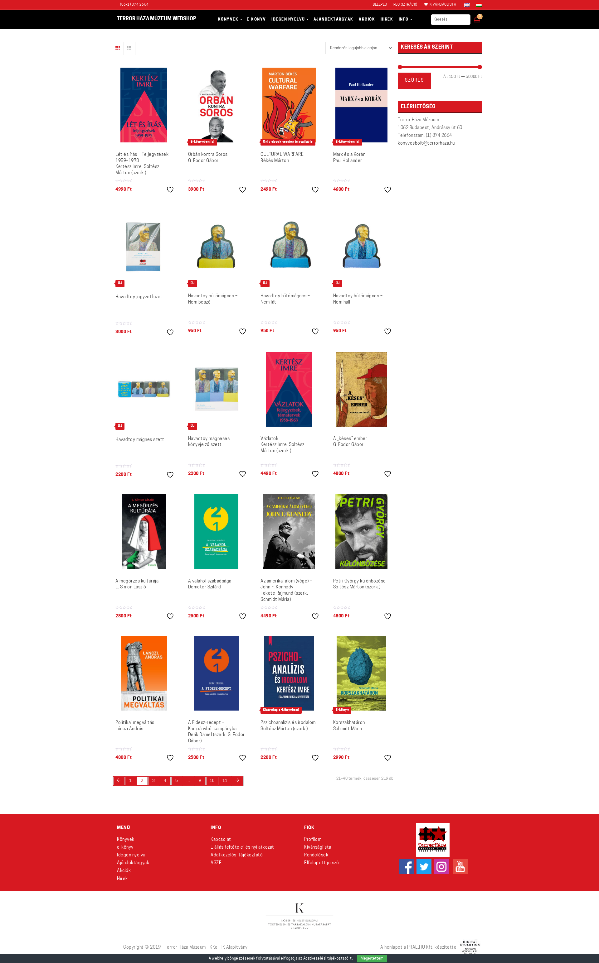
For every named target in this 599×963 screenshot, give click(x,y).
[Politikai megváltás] (144, 673)
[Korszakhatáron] (361, 673)
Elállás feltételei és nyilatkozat (242, 847)
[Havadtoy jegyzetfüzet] (144, 247)
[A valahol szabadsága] (216, 531)
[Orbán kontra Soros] (216, 105)
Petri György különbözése (359, 584)
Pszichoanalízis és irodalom (288, 726)
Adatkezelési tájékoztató (237, 855)
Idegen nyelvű (131, 855)
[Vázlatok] (289, 389)
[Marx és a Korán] (361, 105)
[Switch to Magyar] (477, 5)
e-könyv (125, 847)
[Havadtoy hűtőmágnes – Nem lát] (289, 247)
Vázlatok (282, 445)
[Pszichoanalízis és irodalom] (289, 673)
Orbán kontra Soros (208, 157)
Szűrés (414, 80)
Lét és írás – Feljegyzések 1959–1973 (141, 163)
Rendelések (316, 855)
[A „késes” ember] (361, 389)
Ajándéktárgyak (133, 863)
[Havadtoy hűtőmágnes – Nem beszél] (216, 246)
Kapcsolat (221, 839)
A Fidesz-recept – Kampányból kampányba (216, 732)
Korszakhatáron (349, 726)
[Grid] (118, 48)
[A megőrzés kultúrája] (144, 531)
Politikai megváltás (134, 726)
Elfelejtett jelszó (321, 863)
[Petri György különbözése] (361, 531)
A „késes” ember (350, 442)
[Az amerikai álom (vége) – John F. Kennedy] (289, 531)
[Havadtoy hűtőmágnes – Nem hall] (361, 246)
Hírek (122, 879)
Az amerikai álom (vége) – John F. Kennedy (286, 590)
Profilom (312, 839)
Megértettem (372, 959)
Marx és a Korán (349, 157)
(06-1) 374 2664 (134, 5)
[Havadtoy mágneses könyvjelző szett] (216, 389)
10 (212, 781)
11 (225, 781)
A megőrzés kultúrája (136, 584)
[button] (481, 17)
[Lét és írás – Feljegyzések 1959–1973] (143, 105)
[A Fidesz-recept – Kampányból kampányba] (216, 673)
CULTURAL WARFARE (282, 157)
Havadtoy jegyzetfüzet (139, 297)
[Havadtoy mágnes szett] (144, 389)
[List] (129, 48)
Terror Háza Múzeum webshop (156, 19)
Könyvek (125, 839)
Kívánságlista (317, 847)
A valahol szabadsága (209, 584)
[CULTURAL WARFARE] (289, 105)
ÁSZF (216, 863)
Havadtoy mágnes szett (139, 440)
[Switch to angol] (467, 5)
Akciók (124, 871)
